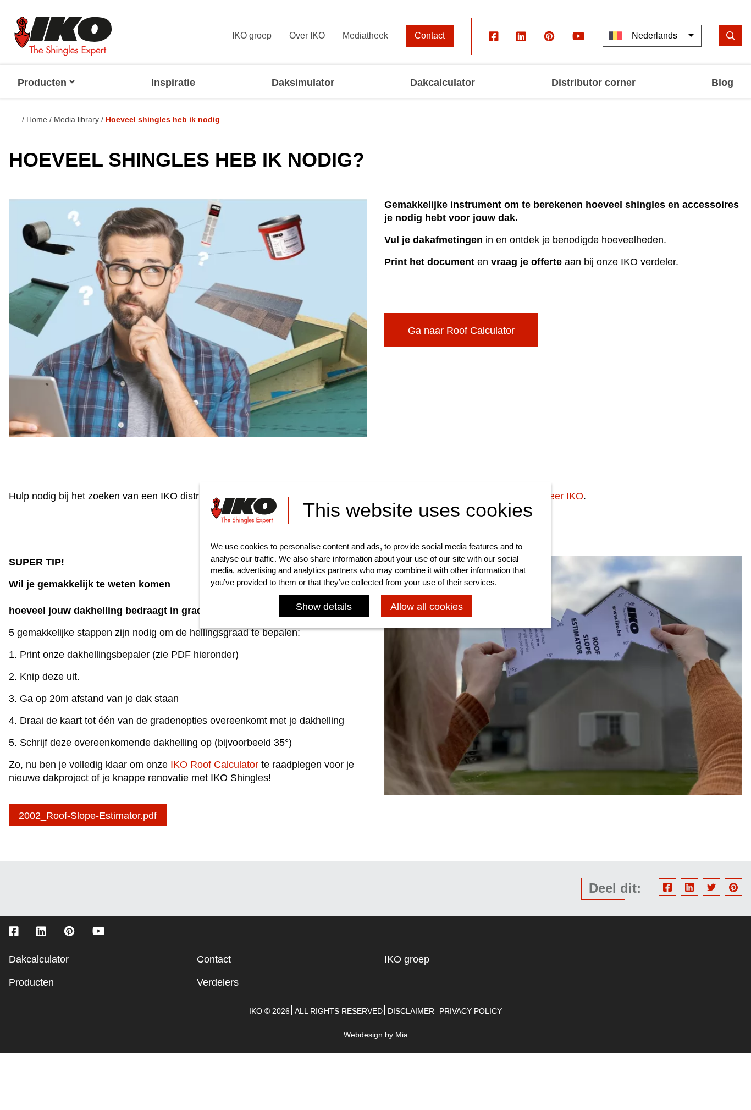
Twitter (711, 887)
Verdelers (218, 982)
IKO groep (252, 35)
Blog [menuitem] (722, 82)
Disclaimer (411, 1011)
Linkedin (689, 887)
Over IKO (307, 35)
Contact (430, 35)
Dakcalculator (39, 959)
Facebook (667, 887)
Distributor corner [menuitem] (593, 82)
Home (36, 119)
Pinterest (733, 887)
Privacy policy (470, 1011)
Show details (324, 607)
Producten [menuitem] (42, 82)
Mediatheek (365, 35)
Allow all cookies (426, 607)
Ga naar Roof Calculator (461, 330)
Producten (31, 982)
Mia (401, 1034)
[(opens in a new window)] (494, 36)
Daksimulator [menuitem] (303, 82)
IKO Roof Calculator (214, 764)
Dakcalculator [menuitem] (442, 82)
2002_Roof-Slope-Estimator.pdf (88, 815)
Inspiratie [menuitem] (173, 82)
